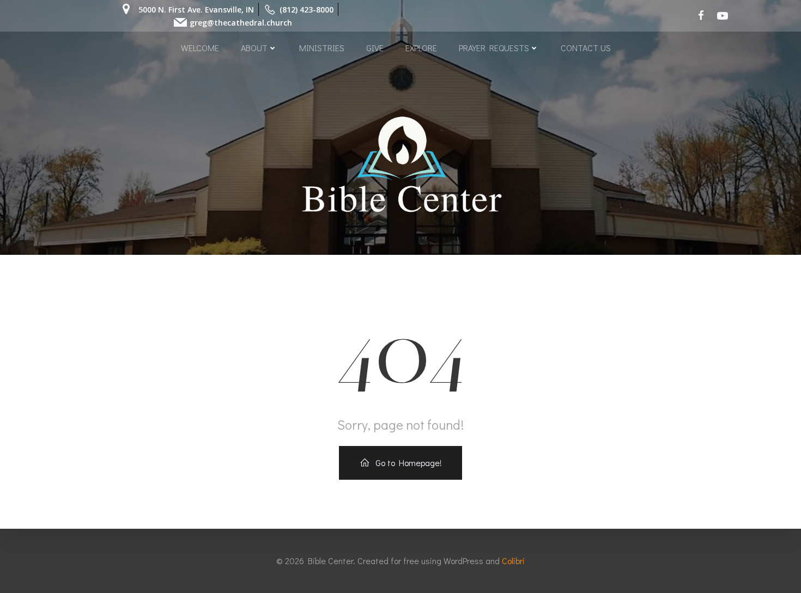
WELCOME (200, 47)
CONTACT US (586, 47)
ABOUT (254, 47)
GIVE (375, 47)
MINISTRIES (321, 47)
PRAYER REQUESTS (494, 47)
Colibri (513, 560)
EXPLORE (421, 47)
